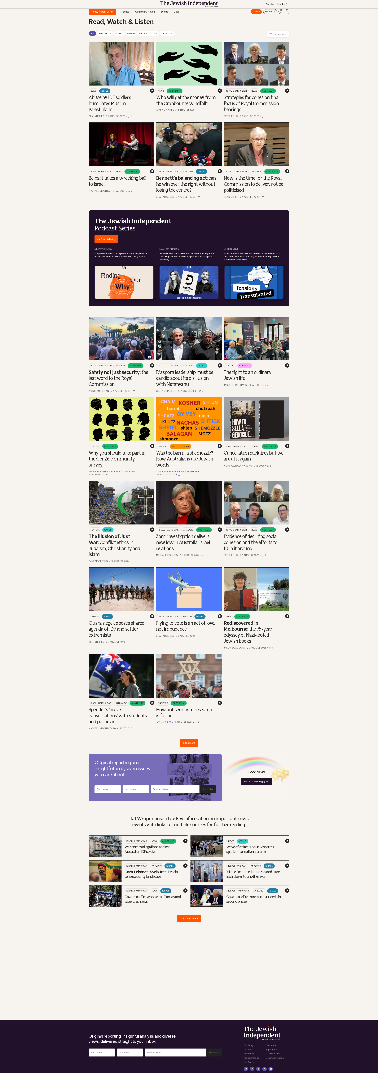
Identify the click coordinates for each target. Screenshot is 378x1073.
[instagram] (252, 1069)
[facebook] (258, 1069)
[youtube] (270, 1069)
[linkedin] (246, 1069)
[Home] (189, 5)
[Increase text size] (287, 4)
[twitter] (264, 1069)
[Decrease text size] (279, 4)
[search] (287, 11)
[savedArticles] (280, 11)
